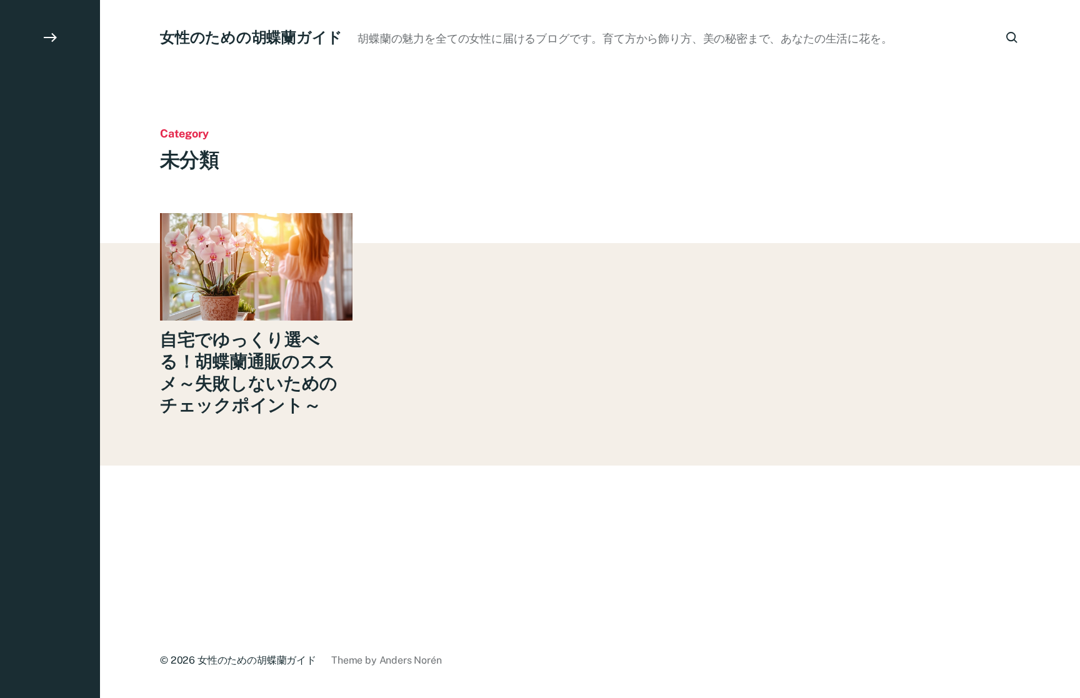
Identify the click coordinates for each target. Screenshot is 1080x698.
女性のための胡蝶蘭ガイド (251, 36)
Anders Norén (410, 660)
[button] (50, 349)
